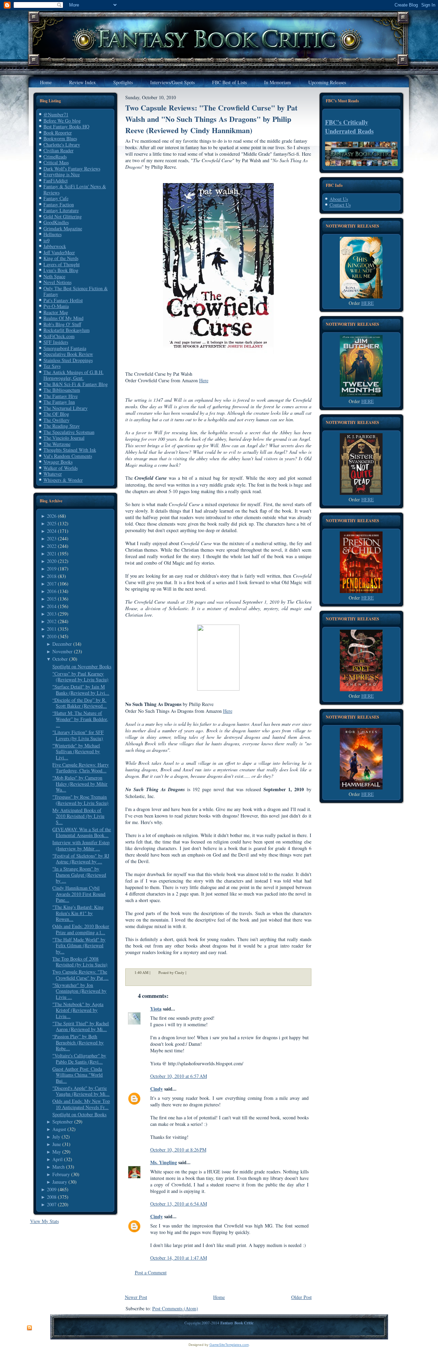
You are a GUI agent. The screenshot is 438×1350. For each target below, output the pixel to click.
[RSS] (29, 1328)
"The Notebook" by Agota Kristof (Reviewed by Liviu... (77, 1010)
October (60, 659)
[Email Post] (190, 972)
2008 (51, 1197)
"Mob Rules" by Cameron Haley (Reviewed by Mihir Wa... (79, 783)
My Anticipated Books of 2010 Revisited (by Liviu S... (78, 816)
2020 (51, 561)
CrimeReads (55, 156)
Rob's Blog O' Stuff (62, 324)
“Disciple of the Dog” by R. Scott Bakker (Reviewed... (79, 703)
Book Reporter (57, 132)
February (61, 1174)
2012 (51, 621)
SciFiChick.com (59, 336)
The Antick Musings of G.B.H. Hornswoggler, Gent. (73, 375)
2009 (51, 1189)
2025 (51, 523)
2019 (51, 568)
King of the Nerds (60, 258)
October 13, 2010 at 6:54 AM (178, 1203)
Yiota (156, 1008)
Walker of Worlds (60, 468)
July (56, 1136)
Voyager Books (58, 462)
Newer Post (136, 1297)
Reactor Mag (55, 312)
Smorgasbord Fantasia (64, 348)
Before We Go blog (62, 120)
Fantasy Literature (61, 210)
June (56, 1144)
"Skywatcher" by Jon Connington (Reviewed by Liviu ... (79, 991)
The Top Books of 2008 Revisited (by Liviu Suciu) (79, 961)
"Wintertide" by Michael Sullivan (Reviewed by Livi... (76, 751)
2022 (51, 546)
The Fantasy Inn (59, 402)
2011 (51, 629)
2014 (51, 606)
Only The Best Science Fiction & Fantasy (75, 291)
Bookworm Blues (60, 138)
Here (203, 380)
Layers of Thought (61, 264)
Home (219, 1297)
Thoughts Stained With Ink (69, 450)
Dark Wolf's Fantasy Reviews (71, 168)
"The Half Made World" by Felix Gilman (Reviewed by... (78, 945)
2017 (51, 583)
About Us (339, 199)
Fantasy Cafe (55, 198)
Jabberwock (54, 246)
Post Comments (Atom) (175, 1308)
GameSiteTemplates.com (229, 1345)
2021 (51, 553)
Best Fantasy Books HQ (66, 126)
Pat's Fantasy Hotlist (63, 300)
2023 (51, 538)
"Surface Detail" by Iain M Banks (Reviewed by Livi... (80, 689)
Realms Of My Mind (63, 318)
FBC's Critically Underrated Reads (349, 127)
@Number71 (55, 114)
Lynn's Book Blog (60, 270)
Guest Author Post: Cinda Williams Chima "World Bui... (77, 1075)
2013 (51, 613)
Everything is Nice (61, 174)
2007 (51, 1204)
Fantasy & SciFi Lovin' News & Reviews (74, 189)
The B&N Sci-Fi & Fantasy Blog (75, 384)
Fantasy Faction (58, 204)
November (62, 651)
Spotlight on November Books (81, 666)
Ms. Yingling (163, 1162)
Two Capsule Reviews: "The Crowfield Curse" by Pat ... (80, 974)
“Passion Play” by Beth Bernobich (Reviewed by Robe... (78, 1042)
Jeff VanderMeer (59, 252)
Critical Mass (56, 162)
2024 (51, 531)
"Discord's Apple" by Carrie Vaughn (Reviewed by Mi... (81, 1091)
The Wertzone (56, 444)
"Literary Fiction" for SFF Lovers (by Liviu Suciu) (78, 735)
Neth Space (54, 276)
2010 (51, 636)
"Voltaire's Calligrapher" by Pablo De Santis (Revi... (79, 1058)
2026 (51, 516)
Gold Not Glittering (62, 216)
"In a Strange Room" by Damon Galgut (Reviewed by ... (79, 874)
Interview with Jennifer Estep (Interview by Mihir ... (81, 845)
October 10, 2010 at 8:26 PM (178, 1149)
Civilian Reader (58, 150)
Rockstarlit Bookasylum (66, 330)
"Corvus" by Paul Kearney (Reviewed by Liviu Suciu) (80, 676)
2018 (51, 576)
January (59, 1182)
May (56, 1151)
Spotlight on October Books (79, 1114)
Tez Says (52, 366)
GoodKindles (56, 222)
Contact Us (340, 205)
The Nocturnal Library (65, 408)
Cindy (156, 1088)
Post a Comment (151, 1272)
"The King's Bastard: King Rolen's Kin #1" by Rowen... (78, 913)
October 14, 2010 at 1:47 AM (178, 1258)
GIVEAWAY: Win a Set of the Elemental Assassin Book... (81, 832)
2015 (51, 598)
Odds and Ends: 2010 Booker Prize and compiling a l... (80, 929)
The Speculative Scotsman (68, 432)
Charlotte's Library (61, 144)
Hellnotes (52, 234)
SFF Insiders (55, 342)
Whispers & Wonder (63, 480)
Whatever (52, 474)
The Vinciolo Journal (64, 438)
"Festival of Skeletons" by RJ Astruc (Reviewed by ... (80, 858)
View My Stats (44, 1221)
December (62, 644)
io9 (46, 240)
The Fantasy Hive (60, 396)
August (59, 1129)
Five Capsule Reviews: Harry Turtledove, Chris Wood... (80, 767)
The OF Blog (56, 414)
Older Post (301, 1297)
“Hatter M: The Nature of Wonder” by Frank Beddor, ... (80, 719)
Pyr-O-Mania (56, 306)
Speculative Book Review (68, 354)
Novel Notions (57, 282)
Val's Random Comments (67, 456)
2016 (51, 591)
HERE (367, 303)
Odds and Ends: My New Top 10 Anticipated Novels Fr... (81, 1104)
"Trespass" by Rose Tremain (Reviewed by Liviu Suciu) (80, 800)
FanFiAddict (55, 180)
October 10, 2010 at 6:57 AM (178, 1076)
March (58, 1166)
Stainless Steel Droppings (68, 360)
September (62, 1121)
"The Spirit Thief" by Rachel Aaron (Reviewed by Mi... (80, 1026)
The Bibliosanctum (61, 390)
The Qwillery (56, 420)
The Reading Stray (61, 426)
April (57, 1159)
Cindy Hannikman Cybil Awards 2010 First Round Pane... (78, 894)
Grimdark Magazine (62, 228)
